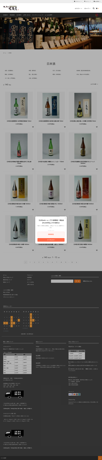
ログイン (87, 1)
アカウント (77, 1)
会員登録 (97, 1)
